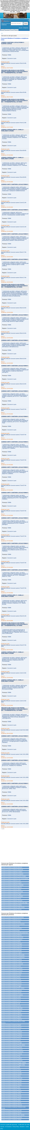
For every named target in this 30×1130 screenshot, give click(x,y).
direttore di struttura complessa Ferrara (11, 981)
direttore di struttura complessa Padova (12, 1034)
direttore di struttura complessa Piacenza (12, 1049)
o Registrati (25, 27)
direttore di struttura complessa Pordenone (12, 1051)
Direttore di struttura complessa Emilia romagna (14, 876)
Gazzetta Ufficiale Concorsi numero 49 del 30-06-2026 (13, 93)
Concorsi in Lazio (11, 58)
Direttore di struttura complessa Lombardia (12, 885)
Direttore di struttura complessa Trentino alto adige (14, 902)
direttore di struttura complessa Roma (11, 1069)
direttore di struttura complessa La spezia (12, 995)
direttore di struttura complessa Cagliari (12, 952)
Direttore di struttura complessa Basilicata (12, 869)
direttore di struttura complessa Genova (12, 990)
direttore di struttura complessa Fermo (11, 979)
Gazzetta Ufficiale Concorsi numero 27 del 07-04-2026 (13, 410)
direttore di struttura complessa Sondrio (12, 1080)
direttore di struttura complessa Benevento (12, 937)
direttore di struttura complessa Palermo (12, 1036)
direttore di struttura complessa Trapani (12, 1091)
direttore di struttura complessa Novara (11, 1027)
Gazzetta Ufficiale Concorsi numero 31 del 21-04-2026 (13, 203)
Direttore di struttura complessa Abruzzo (12, 867)
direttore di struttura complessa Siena (11, 1076)
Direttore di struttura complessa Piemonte (12, 891)
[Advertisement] (15, 845)
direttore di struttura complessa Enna (11, 977)
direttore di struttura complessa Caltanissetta (13, 955)
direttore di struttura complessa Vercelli (11, 1110)
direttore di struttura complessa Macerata (12, 1008)
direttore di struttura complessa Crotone (12, 972)
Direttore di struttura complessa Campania (12, 874)
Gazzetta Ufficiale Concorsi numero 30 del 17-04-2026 (13, 253)
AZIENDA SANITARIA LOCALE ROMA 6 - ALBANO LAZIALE (13, 43)
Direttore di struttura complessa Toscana (12, 900)
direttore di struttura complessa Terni (11, 1087)
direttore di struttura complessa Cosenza (12, 968)
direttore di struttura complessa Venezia (12, 1104)
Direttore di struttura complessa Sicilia (11, 898)
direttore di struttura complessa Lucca (11, 1006)
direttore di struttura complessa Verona (11, 1112)
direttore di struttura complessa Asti (11, 926)
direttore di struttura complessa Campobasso (13, 957)
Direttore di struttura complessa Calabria (12, 871)
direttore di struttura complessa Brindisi (12, 950)
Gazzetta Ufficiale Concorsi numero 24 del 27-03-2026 (13, 646)
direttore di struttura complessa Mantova (12, 1010)
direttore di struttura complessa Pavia (11, 1040)
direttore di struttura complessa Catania (12, 961)
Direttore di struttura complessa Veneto (11, 909)
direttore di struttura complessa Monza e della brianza (13, 1022)
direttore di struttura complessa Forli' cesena (13, 988)
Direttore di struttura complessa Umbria (12, 905)
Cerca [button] (25, 23)
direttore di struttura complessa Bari (11, 930)
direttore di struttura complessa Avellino (12, 928)
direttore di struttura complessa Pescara (12, 1047)
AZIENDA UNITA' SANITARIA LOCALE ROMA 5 (14, 184)
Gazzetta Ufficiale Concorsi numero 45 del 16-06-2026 (13, 64)
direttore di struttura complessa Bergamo (12, 939)
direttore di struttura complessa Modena (12, 1019)
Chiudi (18, 11)
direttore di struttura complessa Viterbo (11, 1119)
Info (14, 11)
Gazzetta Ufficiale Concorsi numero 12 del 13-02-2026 (13, 673)
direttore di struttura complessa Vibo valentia (13, 1115)
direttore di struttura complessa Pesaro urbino (13, 1045)
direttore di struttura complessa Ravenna (12, 1060)
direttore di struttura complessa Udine (11, 1100)
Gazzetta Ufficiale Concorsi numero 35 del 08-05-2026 (13, 151)
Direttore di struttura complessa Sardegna (12, 896)
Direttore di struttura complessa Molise (11, 889)
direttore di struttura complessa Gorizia (11, 992)
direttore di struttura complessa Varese (11, 1102)
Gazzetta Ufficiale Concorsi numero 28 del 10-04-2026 (13, 308)
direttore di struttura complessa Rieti (11, 1067)
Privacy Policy (16, 1126)
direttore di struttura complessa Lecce (11, 999)
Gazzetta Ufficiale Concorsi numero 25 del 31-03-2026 (13, 616)
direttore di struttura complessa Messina (12, 1014)
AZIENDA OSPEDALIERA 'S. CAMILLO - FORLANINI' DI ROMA (12, 130)
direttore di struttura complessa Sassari (12, 1073)
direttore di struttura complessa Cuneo (11, 975)
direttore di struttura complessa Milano (11, 1017)
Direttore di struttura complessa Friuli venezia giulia (15, 878)
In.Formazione (8, 1126)
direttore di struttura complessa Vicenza (12, 1117)
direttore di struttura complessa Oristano (12, 1031)
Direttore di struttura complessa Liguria (11, 882)
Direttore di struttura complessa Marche (12, 887)
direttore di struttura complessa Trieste (11, 1098)
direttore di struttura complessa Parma (11, 1038)
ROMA (9, 55)
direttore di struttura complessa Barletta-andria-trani (15, 932)
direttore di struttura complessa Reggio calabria (14, 1062)
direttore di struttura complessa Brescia (12, 948)
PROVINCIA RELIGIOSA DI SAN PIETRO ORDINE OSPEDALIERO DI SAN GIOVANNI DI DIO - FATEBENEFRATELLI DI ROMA (14, 71)
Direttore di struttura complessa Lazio (11, 880)
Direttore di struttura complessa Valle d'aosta (13, 907)
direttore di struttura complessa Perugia (12, 1042)
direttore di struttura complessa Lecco (11, 1001)
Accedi (20, 27)
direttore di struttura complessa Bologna (12, 944)
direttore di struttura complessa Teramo (11, 1085)
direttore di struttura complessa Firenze (12, 983)
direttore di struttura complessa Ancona (12, 919)
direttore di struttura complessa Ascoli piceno (13, 924)
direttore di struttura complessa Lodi (11, 1003)
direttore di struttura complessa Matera (11, 1012)
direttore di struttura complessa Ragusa (12, 1058)
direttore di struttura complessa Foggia (11, 986)
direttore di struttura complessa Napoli (11, 1025)
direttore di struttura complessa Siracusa (12, 1078)
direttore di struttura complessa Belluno (12, 935)
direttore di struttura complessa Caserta (12, 959)
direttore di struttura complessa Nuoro (11, 1029)
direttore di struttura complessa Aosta (11, 921)
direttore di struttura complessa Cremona (12, 970)
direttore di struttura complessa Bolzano (12, 946)
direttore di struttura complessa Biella (11, 941)
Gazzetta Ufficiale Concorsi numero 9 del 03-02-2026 (14, 730)
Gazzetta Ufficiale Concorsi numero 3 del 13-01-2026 (14, 754)
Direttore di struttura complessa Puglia (11, 893)
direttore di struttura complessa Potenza (12, 1053)
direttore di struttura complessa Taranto (11, 1082)
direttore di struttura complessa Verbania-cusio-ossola (14, 1107)
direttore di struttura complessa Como (11, 966)
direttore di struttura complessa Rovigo (11, 1071)
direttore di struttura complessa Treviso (11, 1096)
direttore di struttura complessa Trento (11, 1093)
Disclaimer (22, 1126)
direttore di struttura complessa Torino (11, 1089)
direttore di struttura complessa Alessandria (13, 917)
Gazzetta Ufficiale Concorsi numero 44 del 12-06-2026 (13, 123)
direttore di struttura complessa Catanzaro (12, 963)
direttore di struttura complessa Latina (11, 997)
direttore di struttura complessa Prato (11, 1056)
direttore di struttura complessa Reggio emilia (13, 1065)
